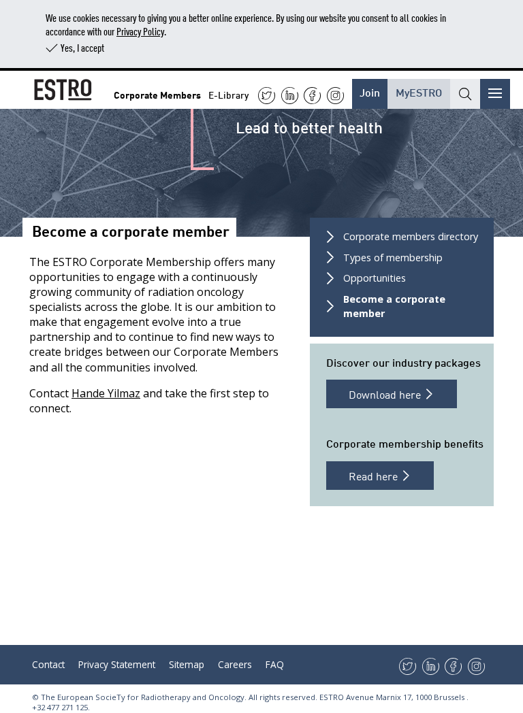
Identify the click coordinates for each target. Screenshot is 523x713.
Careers (235, 664)
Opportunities (374, 277)
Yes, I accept (82, 47)
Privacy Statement (116, 664)
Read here (374, 475)
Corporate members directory (410, 236)
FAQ (275, 664)
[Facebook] (312, 95)
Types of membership (393, 257)
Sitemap (186, 664)
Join (370, 91)
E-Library (228, 94)
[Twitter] (266, 95)
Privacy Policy (140, 31)
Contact (48, 664)
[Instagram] (335, 95)
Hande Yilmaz (106, 393)
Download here (386, 394)
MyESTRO (419, 91)
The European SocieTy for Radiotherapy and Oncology (142, 697)
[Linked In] (289, 95)
